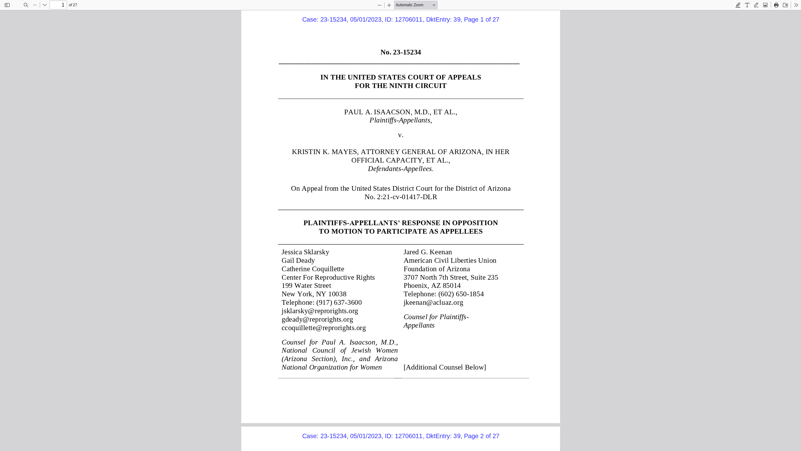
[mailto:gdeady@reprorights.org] (317, 318)
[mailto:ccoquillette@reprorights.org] (323, 327)
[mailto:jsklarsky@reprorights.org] (319, 310)
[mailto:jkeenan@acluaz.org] (432, 302)
